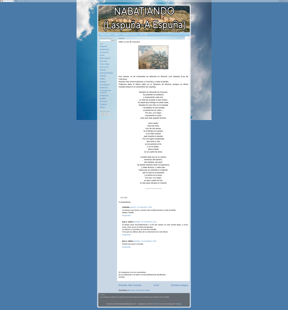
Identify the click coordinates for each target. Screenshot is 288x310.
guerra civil (104, 67)
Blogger (179, 304)
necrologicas (105, 85)
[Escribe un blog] (122, 197)
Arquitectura (104, 49)
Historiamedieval (106, 73)
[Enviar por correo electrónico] (121, 197)
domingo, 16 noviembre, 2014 (145, 222)
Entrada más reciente (130, 285)
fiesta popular (105, 58)
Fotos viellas (104, 64)
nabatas (103, 82)
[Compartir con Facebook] (125, 197)
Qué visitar (143, 34)
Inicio (156, 285)
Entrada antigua (179, 285)
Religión (103, 98)
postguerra (104, 95)
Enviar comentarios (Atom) (140, 290)
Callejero (116, 34)
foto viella (103, 61)
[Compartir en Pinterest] (126, 197)
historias (103, 76)
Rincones (103, 101)
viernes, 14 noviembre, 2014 (141, 207)
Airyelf (156, 304)
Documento (104, 52)
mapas (102, 79)
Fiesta (102, 55)
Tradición (103, 104)
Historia (103, 70)
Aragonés (103, 46)
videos (102, 107)
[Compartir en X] (124, 197)
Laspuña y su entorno (130, 34)
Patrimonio (104, 88)
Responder (126, 215)
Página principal (105, 34)
